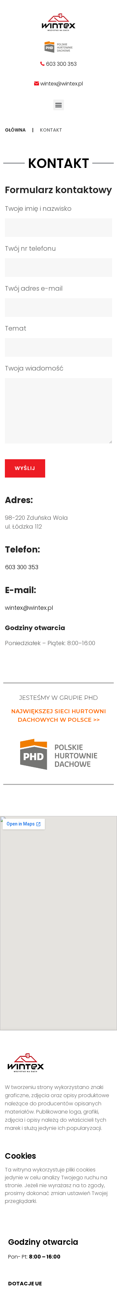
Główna (15, 130)
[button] (58, 105)
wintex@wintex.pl (61, 83)
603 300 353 (61, 64)
